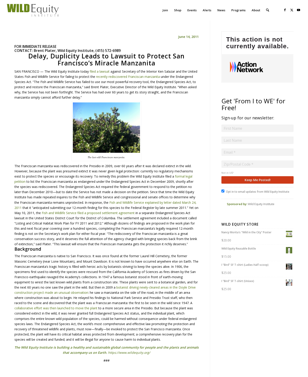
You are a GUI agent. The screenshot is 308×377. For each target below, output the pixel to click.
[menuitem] (165, 10)
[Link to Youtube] (298, 10)
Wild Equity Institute (261, 204)
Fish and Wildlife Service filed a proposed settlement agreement (88, 213)
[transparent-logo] (33, 10)
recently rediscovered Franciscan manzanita (128, 76)
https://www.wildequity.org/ (129, 352)
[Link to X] (291, 10)
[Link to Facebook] (285, 10)
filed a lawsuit (100, 71)
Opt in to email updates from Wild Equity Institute (257, 192)
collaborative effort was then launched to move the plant (55, 308)
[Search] (267, 10)
